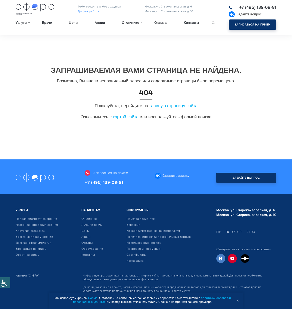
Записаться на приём (31, 249)
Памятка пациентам (141, 219)
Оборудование (92, 249)
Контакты (191, 23)
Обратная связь (27, 255)
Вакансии (133, 225)
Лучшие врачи (92, 225)
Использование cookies (144, 243)
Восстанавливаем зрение (34, 237)
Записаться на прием (252, 24)
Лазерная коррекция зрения (37, 225)
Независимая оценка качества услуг (153, 231)
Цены (73, 23)
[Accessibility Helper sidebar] (5, 282)
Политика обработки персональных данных (159, 237)
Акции (100, 23)
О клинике (89, 219)
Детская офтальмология (34, 243)
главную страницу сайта (173, 105)
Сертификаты (136, 255)
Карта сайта (135, 261)
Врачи (47, 23)
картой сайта (126, 116)
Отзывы (160, 23)
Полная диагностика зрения (36, 219)
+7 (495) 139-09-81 (257, 7)
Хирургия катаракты (30, 231)
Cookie (92, 298)
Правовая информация (144, 249)
